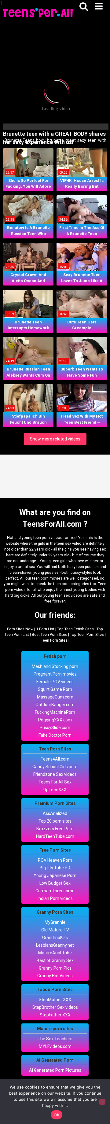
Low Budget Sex (55, 883)
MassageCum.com (55, 697)
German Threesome (55, 890)
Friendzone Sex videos (55, 774)
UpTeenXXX (55, 789)
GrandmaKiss (55, 937)
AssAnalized (55, 813)
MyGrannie (55, 922)
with (101, 140)
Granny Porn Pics (55, 968)
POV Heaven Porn (55, 860)
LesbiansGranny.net (55, 945)
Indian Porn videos (55, 898)
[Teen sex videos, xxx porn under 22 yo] (38, 12)
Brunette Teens (19, 140)
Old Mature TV (55, 929)
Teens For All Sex (55, 781)
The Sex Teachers (55, 1038)
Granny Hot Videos (55, 975)
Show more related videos (55, 439)
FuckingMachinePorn (55, 712)
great (70, 140)
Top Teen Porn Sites (87, 634)
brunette (55, 140)
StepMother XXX (55, 999)
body (40, 140)
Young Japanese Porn (55, 875)
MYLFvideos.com (55, 1046)
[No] (102, 1102)
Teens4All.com (55, 759)
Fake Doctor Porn (55, 735)
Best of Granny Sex (55, 960)
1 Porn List (45, 629)
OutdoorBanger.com (55, 704)
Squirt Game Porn (55, 689)
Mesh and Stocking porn (55, 666)
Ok (56, 1114)
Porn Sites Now (20, 629)
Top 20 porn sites (55, 821)
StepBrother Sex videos (55, 1007)
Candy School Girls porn (55, 766)
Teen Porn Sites (54, 640)
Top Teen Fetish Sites (75, 629)
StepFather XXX (55, 1014)
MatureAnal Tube (55, 952)
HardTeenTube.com (55, 836)
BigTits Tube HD (55, 867)
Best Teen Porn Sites (49, 634)
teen (92, 140)
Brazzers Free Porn (55, 828)
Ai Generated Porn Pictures (55, 1070)
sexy (81, 140)
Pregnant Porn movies (55, 674)
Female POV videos (55, 681)
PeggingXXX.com (55, 719)
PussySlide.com (55, 727)
